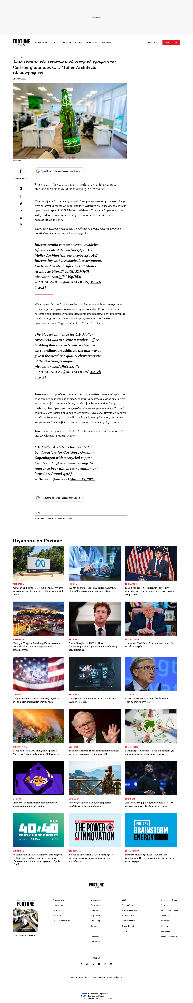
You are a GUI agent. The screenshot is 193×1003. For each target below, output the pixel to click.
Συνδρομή (164, 926)
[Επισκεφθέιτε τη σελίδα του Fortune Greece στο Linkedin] (93, 964)
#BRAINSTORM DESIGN (56, 518)
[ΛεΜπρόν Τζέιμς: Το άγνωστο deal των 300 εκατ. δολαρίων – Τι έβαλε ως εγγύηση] (151, 778)
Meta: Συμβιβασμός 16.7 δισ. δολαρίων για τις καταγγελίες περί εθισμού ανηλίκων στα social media (38, 591)
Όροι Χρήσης (166, 931)
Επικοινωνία (165, 916)
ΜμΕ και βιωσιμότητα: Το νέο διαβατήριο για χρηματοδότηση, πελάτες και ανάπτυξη (149, 752)
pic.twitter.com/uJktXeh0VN (57, 366)
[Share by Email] (21, 218)
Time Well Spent (128, 926)
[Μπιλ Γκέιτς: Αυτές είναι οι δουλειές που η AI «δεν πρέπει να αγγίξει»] (151, 674)
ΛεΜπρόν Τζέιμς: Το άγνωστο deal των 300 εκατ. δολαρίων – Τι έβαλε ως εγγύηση (149, 804)
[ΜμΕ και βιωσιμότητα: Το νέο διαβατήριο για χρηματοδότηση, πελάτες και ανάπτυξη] (151, 726)
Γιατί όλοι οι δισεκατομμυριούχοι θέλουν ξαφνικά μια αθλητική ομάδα (35, 804)
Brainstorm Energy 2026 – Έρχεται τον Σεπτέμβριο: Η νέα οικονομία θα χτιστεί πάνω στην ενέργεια (150, 858)
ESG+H (124, 900)
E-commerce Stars (128, 921)
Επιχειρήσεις (96, 905)
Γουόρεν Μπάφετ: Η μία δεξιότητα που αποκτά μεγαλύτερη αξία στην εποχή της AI (94, 752)
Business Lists (58, 905)
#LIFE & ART (39, 518)
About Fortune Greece (169, 900)
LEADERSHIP (75, 747)
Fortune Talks (57, 916)
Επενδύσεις (95, 921)
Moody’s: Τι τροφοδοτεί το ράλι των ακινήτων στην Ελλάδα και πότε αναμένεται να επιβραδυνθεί (38, 646)
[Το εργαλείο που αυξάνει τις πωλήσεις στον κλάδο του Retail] (95, 674)
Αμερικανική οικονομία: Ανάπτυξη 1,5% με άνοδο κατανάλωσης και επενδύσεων (36, 700)
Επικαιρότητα (96, 900)
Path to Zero (126, 931)
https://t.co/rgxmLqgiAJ (53, 473)
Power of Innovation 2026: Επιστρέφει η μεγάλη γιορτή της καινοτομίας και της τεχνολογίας (91, 858)
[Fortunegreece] (21, 45)
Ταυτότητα (165, 905)
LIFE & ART (18, 58)
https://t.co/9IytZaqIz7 (80, 255)
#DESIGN (72, 518)
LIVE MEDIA (66, 42)
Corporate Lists (58, 900)
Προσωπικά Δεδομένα (169, 936)
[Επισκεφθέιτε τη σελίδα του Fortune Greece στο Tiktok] (105, 964)
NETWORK (78, 42)
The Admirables (107, 42)
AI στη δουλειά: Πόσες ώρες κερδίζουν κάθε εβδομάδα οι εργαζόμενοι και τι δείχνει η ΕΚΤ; (94, 589)
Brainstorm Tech (128, 916)
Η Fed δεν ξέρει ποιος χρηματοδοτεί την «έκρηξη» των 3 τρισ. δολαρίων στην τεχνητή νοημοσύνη (149, 591)
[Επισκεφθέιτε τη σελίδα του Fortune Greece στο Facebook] (81, 964)
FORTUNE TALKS (40, 42)
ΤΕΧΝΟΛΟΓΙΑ (18, 584)
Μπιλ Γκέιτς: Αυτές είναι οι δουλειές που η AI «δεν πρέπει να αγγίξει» (150, 700)
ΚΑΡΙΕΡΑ (73, 584)
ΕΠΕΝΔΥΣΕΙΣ (131, 584)
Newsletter (165, 921)
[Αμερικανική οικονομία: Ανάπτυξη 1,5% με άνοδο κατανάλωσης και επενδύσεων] (38, 674)
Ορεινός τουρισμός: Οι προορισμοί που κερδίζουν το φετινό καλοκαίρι (90, 804)
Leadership (95, 936)
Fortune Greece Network (61, 921)
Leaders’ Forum (58, 910)
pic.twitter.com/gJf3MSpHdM (58, 276)
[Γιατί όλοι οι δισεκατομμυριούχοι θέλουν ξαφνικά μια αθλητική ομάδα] (38, 778)
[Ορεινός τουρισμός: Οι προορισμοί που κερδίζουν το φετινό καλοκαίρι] (95, 778)
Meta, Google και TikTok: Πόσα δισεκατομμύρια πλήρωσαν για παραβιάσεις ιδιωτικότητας (93, 646)
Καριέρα (94, 931)
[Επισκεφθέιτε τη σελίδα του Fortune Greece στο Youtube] (99, 965)
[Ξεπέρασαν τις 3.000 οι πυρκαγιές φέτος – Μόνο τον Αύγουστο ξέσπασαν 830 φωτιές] (38, 726)
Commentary (95, 942)
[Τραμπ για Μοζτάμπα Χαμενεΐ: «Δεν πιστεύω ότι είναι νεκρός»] (151, 619)
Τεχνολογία (95, 916)
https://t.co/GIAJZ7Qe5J (70, 271)
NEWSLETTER (171, 42)
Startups (94, 926)
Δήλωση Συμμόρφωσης (170, 910)
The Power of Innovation (131, 910)
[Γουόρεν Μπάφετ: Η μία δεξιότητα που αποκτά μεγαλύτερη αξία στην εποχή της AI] (95, 726)
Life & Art (94, 910)
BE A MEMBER (91, 42)
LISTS (52, 42)
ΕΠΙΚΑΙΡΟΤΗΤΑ (20, 639)
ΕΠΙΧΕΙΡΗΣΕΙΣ (131, 747)
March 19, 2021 (82, 479)
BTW (120, 977)
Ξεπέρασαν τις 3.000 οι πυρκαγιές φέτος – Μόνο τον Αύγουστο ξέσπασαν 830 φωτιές (36, 752)
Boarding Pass (127, 905)
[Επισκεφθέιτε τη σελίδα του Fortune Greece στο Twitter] (87, 964)
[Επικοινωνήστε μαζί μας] (111, 964)
